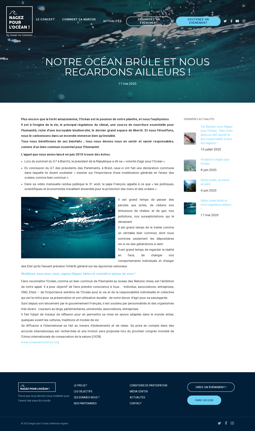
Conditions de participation (148, 385)
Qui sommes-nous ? (86, 397)
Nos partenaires (85, 403)
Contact (136, 403)
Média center (139, 391)
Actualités (137, 397)
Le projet (80, 385)
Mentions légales (59, 423)
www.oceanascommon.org (40, 342)
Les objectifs (83, 391)
